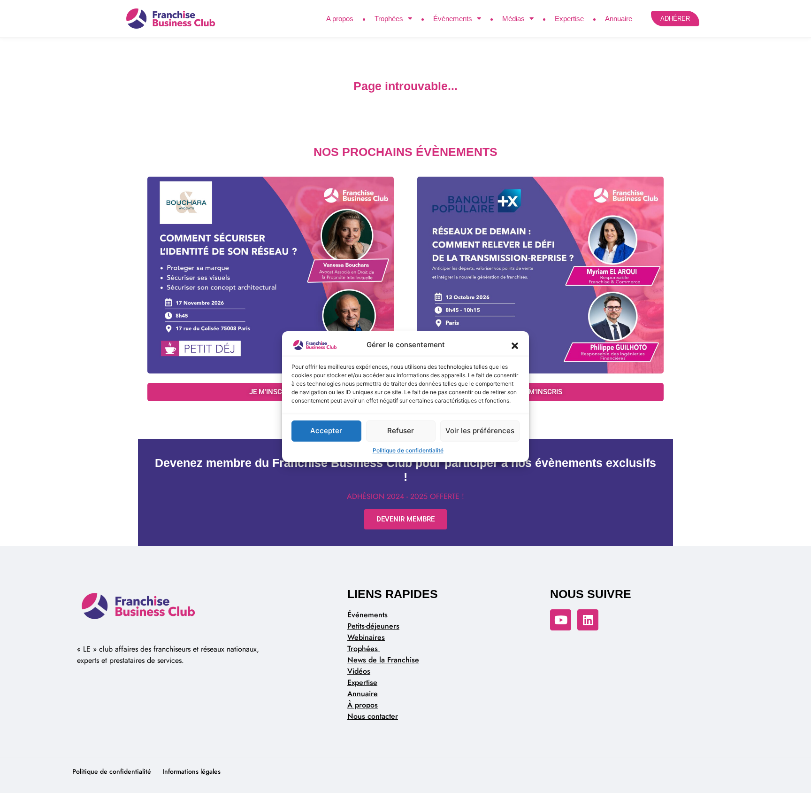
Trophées (389, 19)
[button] (515, 345)
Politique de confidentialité (408, 450)
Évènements (452, 19)
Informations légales (191, 771)
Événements (367, 614)
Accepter (326, 430)
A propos (339, 19)
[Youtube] (560, 619)
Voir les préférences (479, 430)
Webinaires (366, 637)
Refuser (400, 430)
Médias (513, 19)
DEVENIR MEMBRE (405, 519)
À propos (362, 705)
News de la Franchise (383, 659)
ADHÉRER (675, 18)
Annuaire (618, 19)
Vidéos (358, 671)
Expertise (569, 19)
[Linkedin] (587, 619)
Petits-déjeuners (373, 626)
